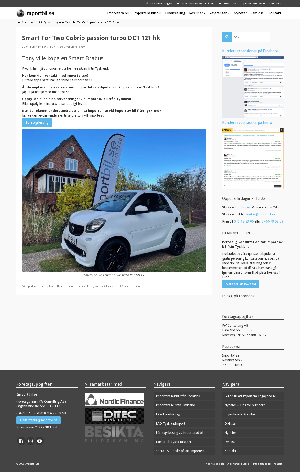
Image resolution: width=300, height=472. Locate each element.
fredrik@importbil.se (260, 214)
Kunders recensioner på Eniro (247, 122)
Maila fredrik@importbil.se (38, 420)
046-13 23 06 (244, 221)
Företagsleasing (37, 122)
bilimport (129, 286)
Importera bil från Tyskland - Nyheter (45, 286)
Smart (139, 286)
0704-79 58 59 (272, 221)
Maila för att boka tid (241, 284)
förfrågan (243, 207)
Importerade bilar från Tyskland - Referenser (91, 286)
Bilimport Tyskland (40, 47)
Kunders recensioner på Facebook (250, 51)
